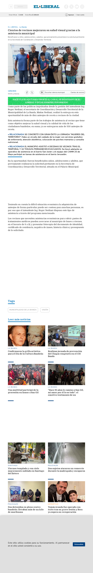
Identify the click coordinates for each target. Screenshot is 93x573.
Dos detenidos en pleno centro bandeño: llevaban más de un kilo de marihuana (26, 509)
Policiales (53, 465)
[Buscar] (16, 7)
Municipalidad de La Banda (23, 310)
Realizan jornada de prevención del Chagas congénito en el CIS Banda (65, 353)
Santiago (12, 465)
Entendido (79, 544)
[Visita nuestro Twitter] (71, 7)
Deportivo (53, 504)
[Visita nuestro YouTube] (77, 7)
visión (45, 310)
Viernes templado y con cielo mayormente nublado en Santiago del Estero (26, 471)
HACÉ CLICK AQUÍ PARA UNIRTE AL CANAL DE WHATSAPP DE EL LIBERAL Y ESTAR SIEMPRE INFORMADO (47, 101)
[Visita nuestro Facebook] (66, 7)
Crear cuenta (80, 15)
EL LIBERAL (13, 27)
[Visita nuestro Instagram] (82, 7)
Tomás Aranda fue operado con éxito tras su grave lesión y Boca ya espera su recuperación (65, 509)
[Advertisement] (50, 186)
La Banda (12, 348)
